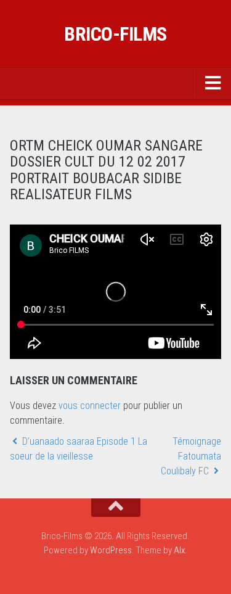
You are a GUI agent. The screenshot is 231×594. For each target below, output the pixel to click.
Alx (179, 550)
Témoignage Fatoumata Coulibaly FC (191, 456)
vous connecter (90, 405)
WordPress (111, 550)
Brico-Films (115, 34)
